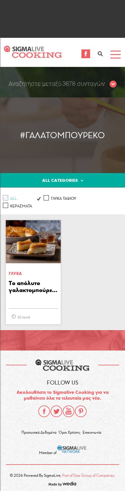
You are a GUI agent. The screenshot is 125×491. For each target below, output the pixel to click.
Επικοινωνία (92, 432)
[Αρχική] (33, 56)
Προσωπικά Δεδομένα (39, 432)
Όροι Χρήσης (69, 432)
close (113, 84)
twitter (56, 411)
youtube (68, 411)
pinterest (81, 411)
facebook (44, 411)
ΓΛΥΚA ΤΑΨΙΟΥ (63, 198)
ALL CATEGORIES (60, 180)
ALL (13, 198)
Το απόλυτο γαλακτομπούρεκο (33, 286)
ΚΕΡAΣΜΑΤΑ (21, 206)
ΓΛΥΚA (15, 273)
